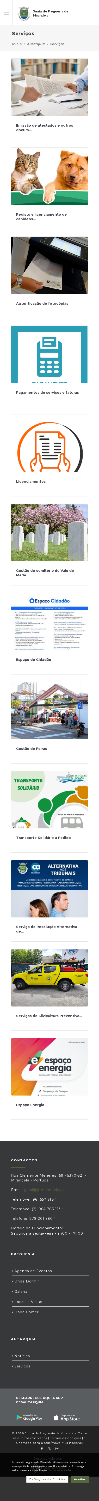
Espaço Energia (30, 1105)
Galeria (20, 1291)
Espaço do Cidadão (33, 660)
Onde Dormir (26, 1281)
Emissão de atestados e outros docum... (44, 127)
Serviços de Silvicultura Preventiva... (49, 1016)
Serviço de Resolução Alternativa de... (46, 929)
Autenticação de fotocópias (42, 303)
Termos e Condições (65, 1438)
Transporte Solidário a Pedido (43, 838)
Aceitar (80, 1479)
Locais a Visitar (28, 1302)
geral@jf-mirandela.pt (44, 1190)
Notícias (21, 1356)
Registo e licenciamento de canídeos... (41, 216)
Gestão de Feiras (31, 749)
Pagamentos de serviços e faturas (47, 392)
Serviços (21, 1366)
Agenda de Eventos (32, 1271)
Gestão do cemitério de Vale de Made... (45, 573)
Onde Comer (26, 1312)
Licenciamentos (31, 481)
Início (17, 44)
